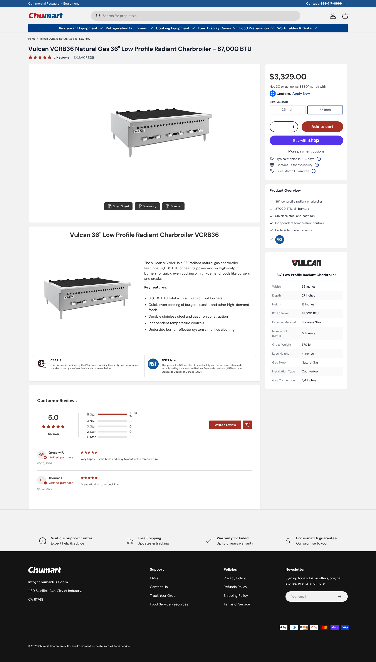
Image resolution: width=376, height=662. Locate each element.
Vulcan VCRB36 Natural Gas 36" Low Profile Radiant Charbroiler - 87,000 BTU (65, 38)
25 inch (287, 109)
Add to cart (322, 126)
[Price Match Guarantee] (313, 171)
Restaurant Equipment (78, 28)
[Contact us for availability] (317, 165)
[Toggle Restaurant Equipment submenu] (101, 28)
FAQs (154, 578)
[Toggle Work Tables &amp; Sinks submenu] (315, 28)
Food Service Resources (169, 604)
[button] (345, 15)
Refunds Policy (235, 587)
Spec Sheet (121, 206)
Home (31, 38)
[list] (160, 164)
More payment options (306, 151)
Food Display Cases (214, 28)
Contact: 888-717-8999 (324, 3)
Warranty (149, 206)
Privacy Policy (235, 578)
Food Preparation (254, 28)
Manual (176, 206)
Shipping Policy (236, 595)
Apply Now (301, 93)
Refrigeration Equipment (127, 28)
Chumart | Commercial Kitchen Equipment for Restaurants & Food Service (84, 646)
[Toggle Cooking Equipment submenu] (193, 28)
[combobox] (195, 16)
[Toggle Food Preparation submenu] (272, 28)
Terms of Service (237, 604)
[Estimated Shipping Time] (319, 159)
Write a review (225, 425)
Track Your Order (163, 595)
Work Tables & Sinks (294, 28)
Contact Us (159, 587)
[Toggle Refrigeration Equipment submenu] (151, 28)
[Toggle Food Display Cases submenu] (234, 28)
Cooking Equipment (173, 28)
